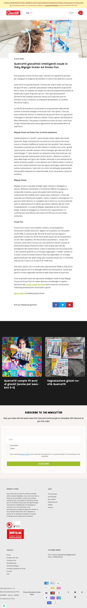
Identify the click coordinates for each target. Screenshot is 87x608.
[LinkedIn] (75, 597)
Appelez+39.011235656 (51, 5)
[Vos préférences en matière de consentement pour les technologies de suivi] (4, 606)
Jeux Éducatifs (52, 496)
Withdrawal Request (13, 566)
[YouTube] (75, 592)
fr (30, 13)
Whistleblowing (11, 563)
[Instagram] (82, 592)
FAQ (8, 574)
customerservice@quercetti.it (67, 555)
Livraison (9, 571)
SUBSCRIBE (43, 463)
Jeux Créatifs (52, 499)
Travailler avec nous (12, 558)
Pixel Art (50, 507)
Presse (9, 555)
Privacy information (29, 592)
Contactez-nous (11, 560)
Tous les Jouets (52, 494)
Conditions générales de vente (16, 568)
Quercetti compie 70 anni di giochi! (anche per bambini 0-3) (21, 384)
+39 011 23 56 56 (58, 557)
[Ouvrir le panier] (80, 13)
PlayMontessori (53, 502)
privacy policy (25, 454)
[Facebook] (68, 592)
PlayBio (50, 505)
